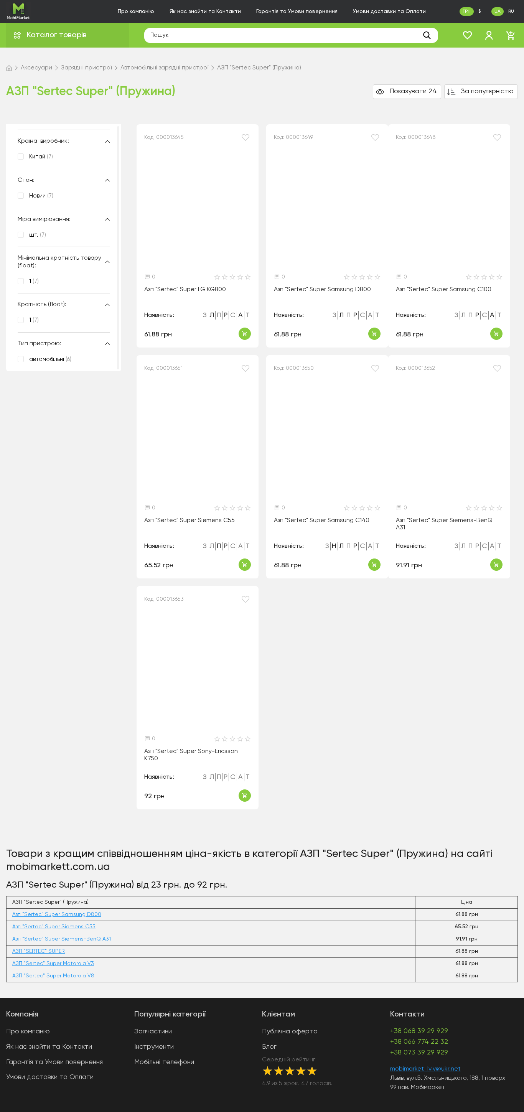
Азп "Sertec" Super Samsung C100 (443, 290)
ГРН (467, 11)
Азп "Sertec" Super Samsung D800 (322, 290)
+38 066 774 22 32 (419, 1041)
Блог (269, 1046)
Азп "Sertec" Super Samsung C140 (321, 520)
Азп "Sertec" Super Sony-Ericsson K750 (191, 755)
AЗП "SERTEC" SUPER (38, 951)
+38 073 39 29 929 (419, 1052)
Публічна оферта (290, 1031)
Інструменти (154, 1046)
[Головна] (9, 68)
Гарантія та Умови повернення (297, 11)
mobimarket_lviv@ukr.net (425, 1069)
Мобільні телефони (164, 1062)
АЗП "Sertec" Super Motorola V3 (53, 963)
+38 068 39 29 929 (419, 1031)
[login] (489, 35)
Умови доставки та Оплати (389, 11)
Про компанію (136, 11)
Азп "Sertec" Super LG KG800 (185, 290)
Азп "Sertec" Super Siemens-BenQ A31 (444, 524)
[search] (427, 35)
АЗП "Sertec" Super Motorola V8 (53, 976)
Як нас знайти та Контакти (205, 11)
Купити (245, 334)
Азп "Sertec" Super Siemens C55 (189, 520)
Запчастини (153, 1031)
